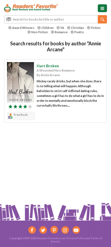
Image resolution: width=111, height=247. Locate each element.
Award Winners (23, 27)
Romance (61, 32)
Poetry (79, 32)
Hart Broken (48, 65)
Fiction (95, 27)
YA (62, 27)
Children (47, 27)
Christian (77, 27)
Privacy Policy (76, 238)
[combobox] (55, 19)
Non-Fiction (39, 32)
